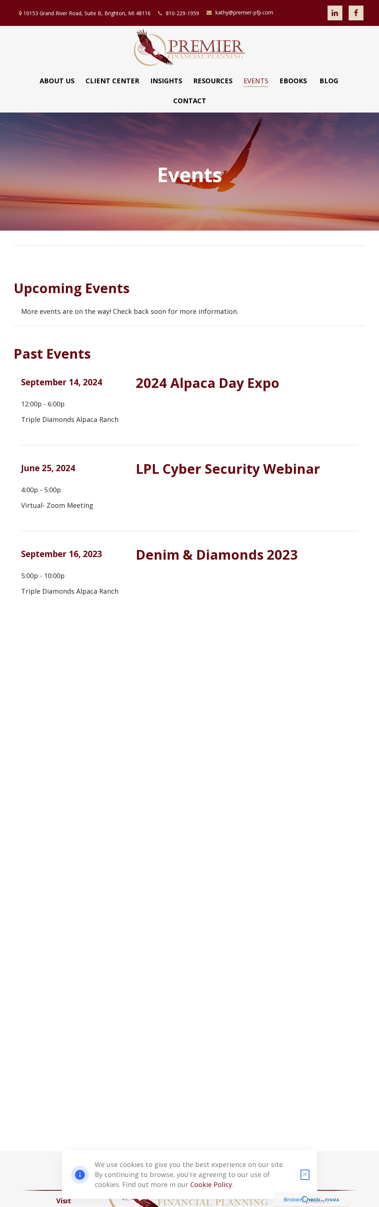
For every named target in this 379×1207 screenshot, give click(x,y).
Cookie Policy (211, 1184)
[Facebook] (356, 13)
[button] (57, 81)
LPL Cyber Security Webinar (228, 469)
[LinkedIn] (335, 13)
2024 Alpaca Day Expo (207, 383)
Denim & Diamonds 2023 (217, 555)
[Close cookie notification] (305, 1174)
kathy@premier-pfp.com (244, 12)
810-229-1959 (182, 13)
